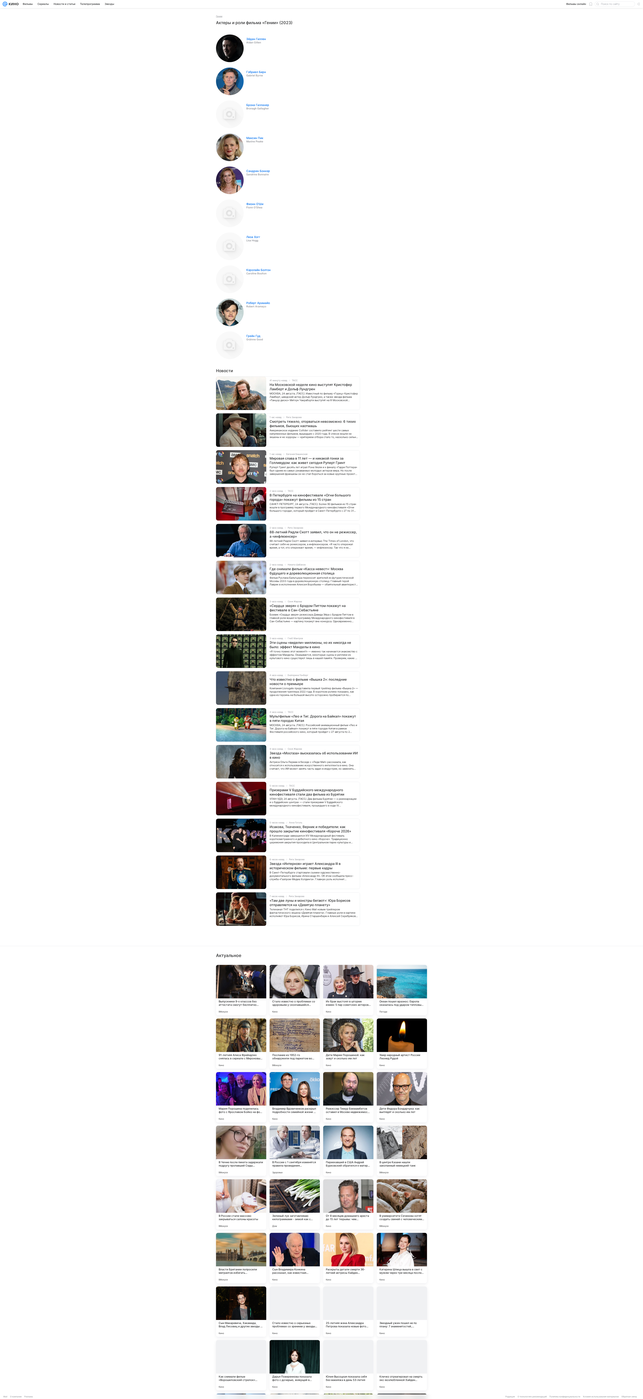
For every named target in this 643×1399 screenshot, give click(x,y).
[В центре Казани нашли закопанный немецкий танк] (402, 1151)
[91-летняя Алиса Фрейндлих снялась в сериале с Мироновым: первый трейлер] (241, 1043)
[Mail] (5, 4)
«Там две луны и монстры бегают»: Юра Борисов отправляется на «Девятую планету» (310, 903)
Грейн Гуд (253, 336)
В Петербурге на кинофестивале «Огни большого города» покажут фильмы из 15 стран (310, 497)
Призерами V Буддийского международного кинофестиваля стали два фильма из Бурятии (307, 792)
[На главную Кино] (13, 4)
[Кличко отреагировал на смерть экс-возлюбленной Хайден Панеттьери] (402, 1365)
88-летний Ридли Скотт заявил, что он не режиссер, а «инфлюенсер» (313, 534)
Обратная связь (629, 1396)
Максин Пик (254, 138)
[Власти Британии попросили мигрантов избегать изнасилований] (241, 1258)
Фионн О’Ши (254, 204)
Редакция (510, 1396)
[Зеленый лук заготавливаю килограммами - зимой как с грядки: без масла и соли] (295, 1204)
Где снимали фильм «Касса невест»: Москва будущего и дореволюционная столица (306, 571)
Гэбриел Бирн (256, 72)
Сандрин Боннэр (258, 171)
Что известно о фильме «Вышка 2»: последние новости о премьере (308, 681)
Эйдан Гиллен (256, 39)
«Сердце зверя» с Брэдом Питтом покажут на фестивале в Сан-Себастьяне (308, 608)
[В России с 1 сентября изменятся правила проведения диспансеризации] (295, 1151)
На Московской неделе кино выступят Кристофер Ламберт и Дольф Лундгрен (311, 387)
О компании (16, 1396)
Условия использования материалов (601, 1396)
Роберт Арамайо (258, 303)
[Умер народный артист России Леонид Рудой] (402, 1043)
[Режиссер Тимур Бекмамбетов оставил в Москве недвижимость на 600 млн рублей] (348, 1097)
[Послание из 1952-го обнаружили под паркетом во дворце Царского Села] (295, 1043)
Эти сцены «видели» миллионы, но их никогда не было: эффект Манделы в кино (310, 645)
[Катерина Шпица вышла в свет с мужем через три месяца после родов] (402, 1258)
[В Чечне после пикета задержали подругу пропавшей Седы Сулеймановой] (241, 1151)
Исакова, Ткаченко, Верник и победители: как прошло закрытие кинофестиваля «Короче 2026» (310, 829)
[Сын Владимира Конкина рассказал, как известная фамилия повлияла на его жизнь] (295, 1258)
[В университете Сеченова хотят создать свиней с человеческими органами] (402, 1204)
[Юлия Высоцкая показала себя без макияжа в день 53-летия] (348, 1365)
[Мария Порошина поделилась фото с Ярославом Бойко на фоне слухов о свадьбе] (241, 1097)
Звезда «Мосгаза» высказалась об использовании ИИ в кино (314, 755)
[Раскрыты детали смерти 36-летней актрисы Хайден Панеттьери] (348, 1258)
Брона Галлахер (257, 105)
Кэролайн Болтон (258, 270)
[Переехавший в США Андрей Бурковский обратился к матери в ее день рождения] (348, 1151)
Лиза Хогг (253, 237)
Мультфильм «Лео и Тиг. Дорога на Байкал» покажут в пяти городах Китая (313, 718)
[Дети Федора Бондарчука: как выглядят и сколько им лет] (402, 1097)
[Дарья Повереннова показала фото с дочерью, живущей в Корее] (295, 1365)
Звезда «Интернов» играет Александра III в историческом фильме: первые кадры (305, 866)
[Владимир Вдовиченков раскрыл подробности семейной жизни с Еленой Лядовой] (295, 1097)
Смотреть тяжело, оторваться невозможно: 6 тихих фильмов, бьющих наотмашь (313, 424)
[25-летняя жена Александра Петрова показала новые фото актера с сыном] (348, 1311)
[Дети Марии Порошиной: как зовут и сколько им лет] (348, 1043)
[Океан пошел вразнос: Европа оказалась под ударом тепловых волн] (402, 990)
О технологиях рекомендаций (532, 1396)
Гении (219, 16)
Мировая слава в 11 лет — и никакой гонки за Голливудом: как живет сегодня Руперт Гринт (307, 460)
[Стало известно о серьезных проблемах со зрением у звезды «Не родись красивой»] (295, 1311)
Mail (5, 1396)
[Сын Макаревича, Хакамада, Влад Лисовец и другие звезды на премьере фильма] (241, 1311)
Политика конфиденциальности (564, 1396)
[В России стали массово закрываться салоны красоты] (241, 1204)
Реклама (28, 1396)
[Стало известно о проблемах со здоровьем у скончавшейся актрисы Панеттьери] (295, 990)
